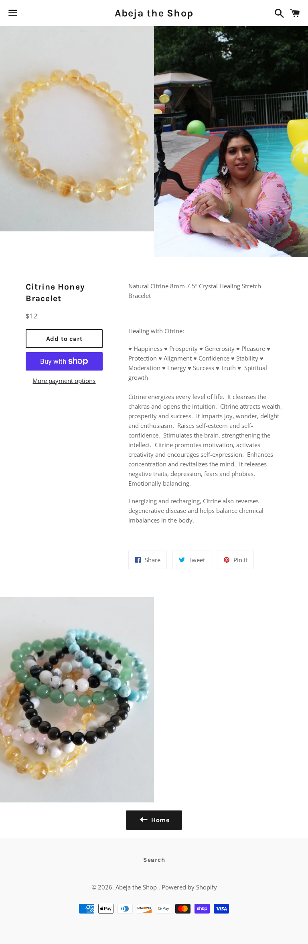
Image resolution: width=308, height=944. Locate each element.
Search (154, 859)
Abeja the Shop (154, 13)
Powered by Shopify (189, 887)
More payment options (63, 381)
